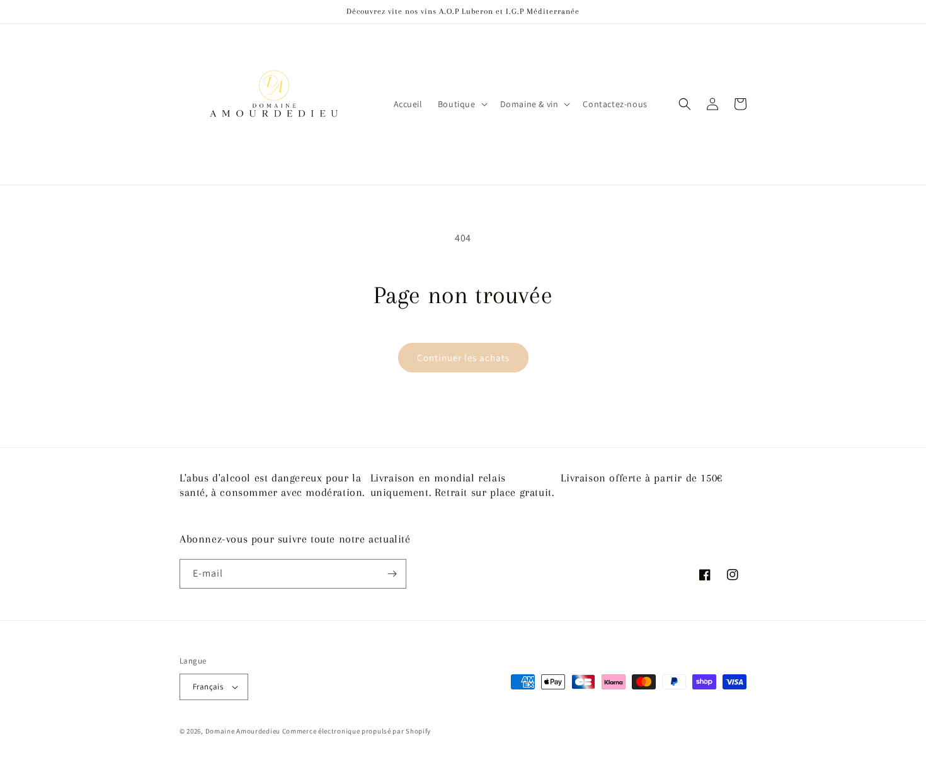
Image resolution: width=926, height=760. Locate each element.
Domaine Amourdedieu (242, 731)
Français (208, 686)
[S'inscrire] (392, 574)
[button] (461, 104)
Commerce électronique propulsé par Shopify (356, 731)
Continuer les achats (463, 358)
